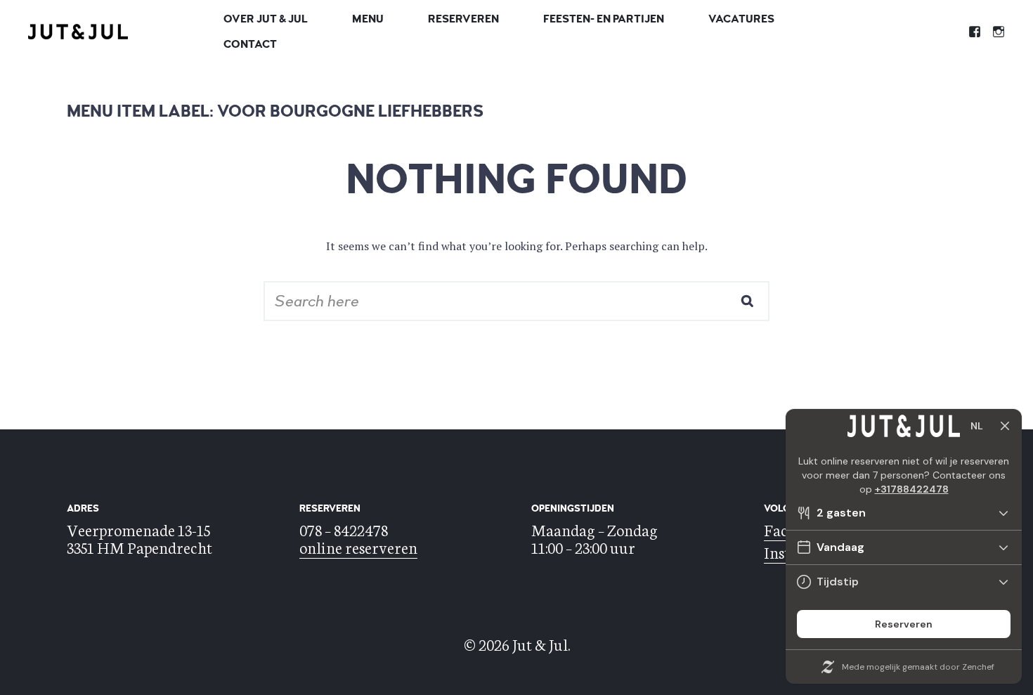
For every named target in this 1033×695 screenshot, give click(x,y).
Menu (368, 19)
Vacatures (741, 19)
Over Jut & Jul (265, 19)
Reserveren (463, 19)
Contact (250, 44)
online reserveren (358, 546)
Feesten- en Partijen (603, 19)
